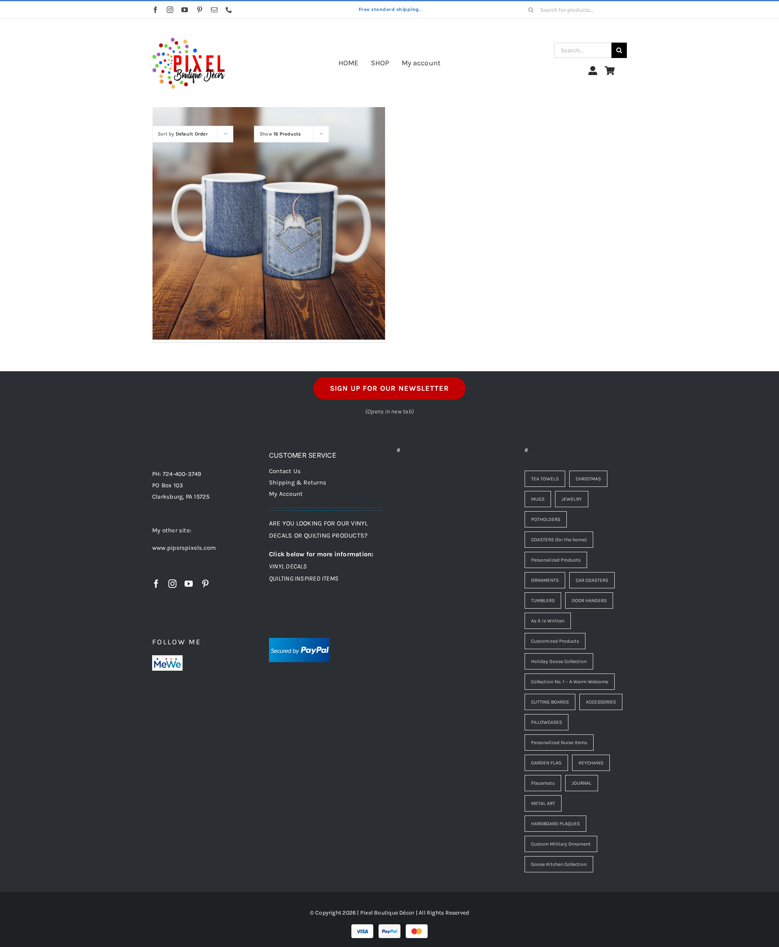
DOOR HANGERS (589, 600)
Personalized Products (556, 560)
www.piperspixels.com (184, 547)
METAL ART (543, 803)
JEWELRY (572, 499)
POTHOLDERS (545, 519)
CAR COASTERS (592, 580)
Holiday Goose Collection (559, 661)
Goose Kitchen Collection (559, 864)
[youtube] (184, 9)
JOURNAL (582, 783)
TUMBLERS (543, 600)
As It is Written (547, 621)
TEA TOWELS (545, 479)
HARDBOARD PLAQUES (555, 823)
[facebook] (155, 9)
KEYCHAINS (591, 763)
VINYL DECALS (288, 566)
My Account (286, 493)
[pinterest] (199, 9)
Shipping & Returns (297, 482)
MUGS (537, 499)
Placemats (543, 783)
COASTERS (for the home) (559, 539)
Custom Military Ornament (561, 844)
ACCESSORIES (601, 702)
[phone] (229, 9)
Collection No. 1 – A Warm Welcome (569, 681)
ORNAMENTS (545, 580)
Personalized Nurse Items (559, 742)
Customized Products (555, 641)
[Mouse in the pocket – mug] (269, 223)
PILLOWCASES (546, 722)
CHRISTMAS (588, 479)
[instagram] (170, 9)
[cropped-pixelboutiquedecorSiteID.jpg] (188, 29)
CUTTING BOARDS (550, 702)
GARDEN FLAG (546, 763)
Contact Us (285, 471)
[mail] (214, 9)
